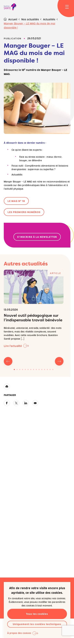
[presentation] (8, 361)
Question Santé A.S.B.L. (10, 6)
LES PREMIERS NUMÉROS (24, 212)
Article (55, 273)
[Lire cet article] (34, 287)
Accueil (12, 19)
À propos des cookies (19, 632)
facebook (7, 403)
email (35, 403)
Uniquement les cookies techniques (37, 624)
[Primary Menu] (67, 6)
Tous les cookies (37, 613)
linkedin (26, 403)
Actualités (49, 19)
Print (7, 387)
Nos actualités (30, 19)
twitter (16, 403)
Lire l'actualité (13, 346)
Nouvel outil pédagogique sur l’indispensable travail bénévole (33, 318)
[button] (14, 369)
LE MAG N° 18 (16, 201)
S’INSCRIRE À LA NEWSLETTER (37, 236)
